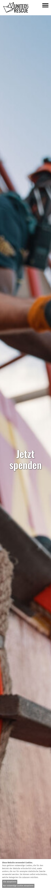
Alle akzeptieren (9, 882)
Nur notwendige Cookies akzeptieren (18, 886)
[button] (45, 6)
